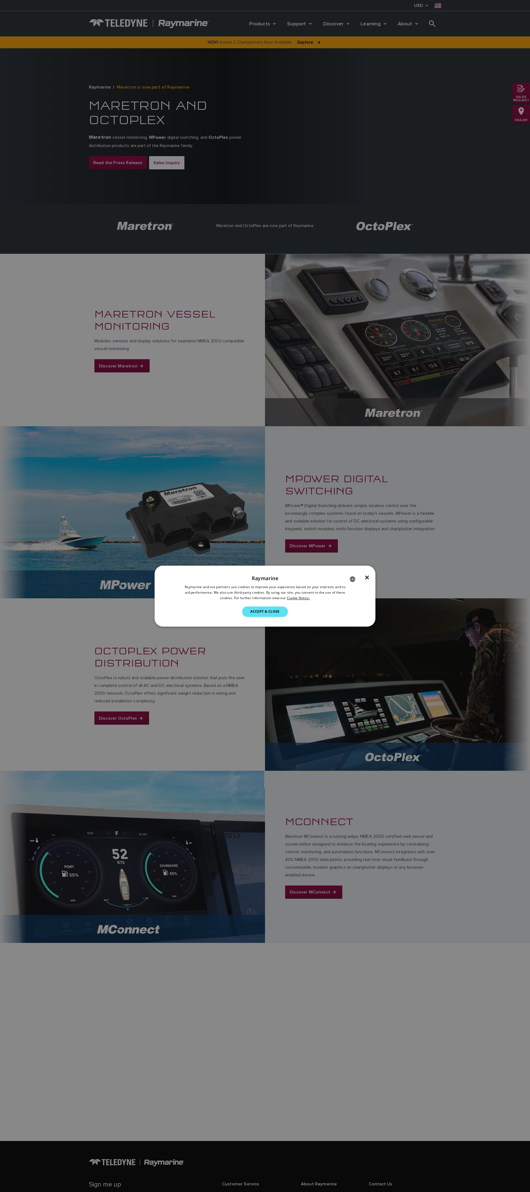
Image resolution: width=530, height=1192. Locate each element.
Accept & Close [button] (265, 611)
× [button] (367, 577)
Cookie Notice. (298, 598)
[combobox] (352, 579)
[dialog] (265, 596)
